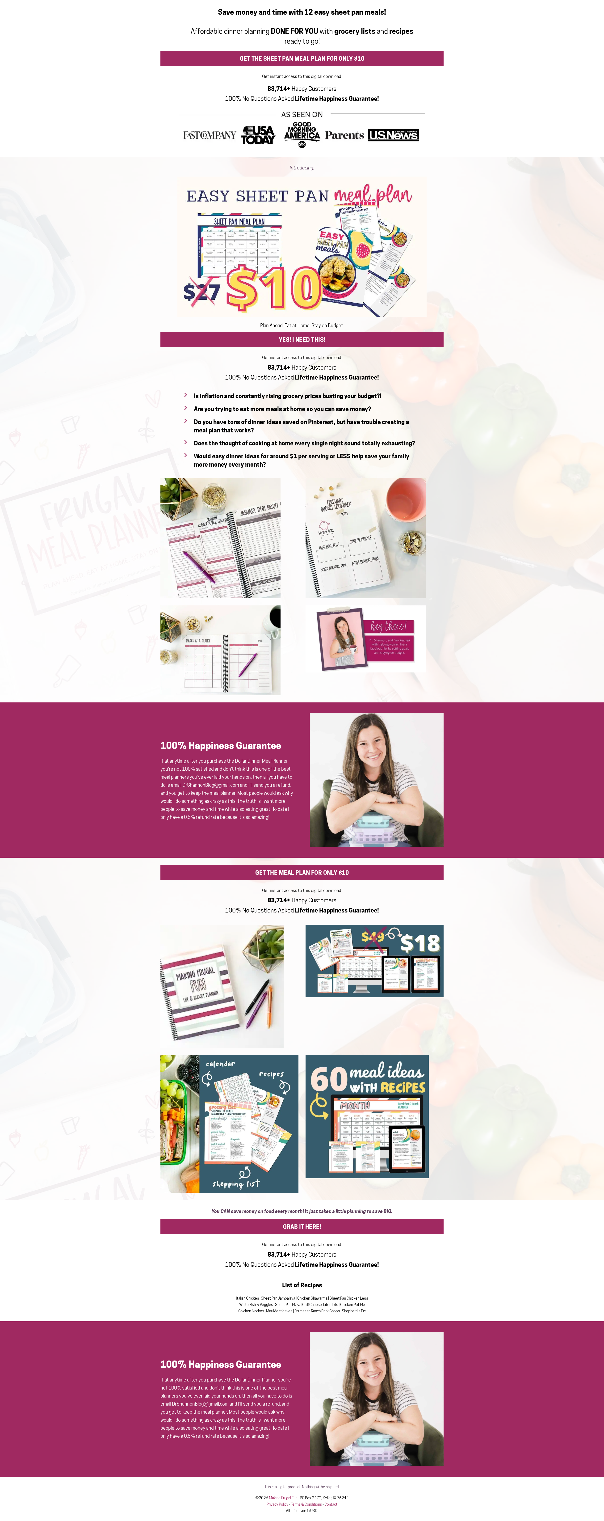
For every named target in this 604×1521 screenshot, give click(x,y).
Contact (330, 1504)
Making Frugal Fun (283, 1498)
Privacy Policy (277, 1504)
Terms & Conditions (306, 1504)
